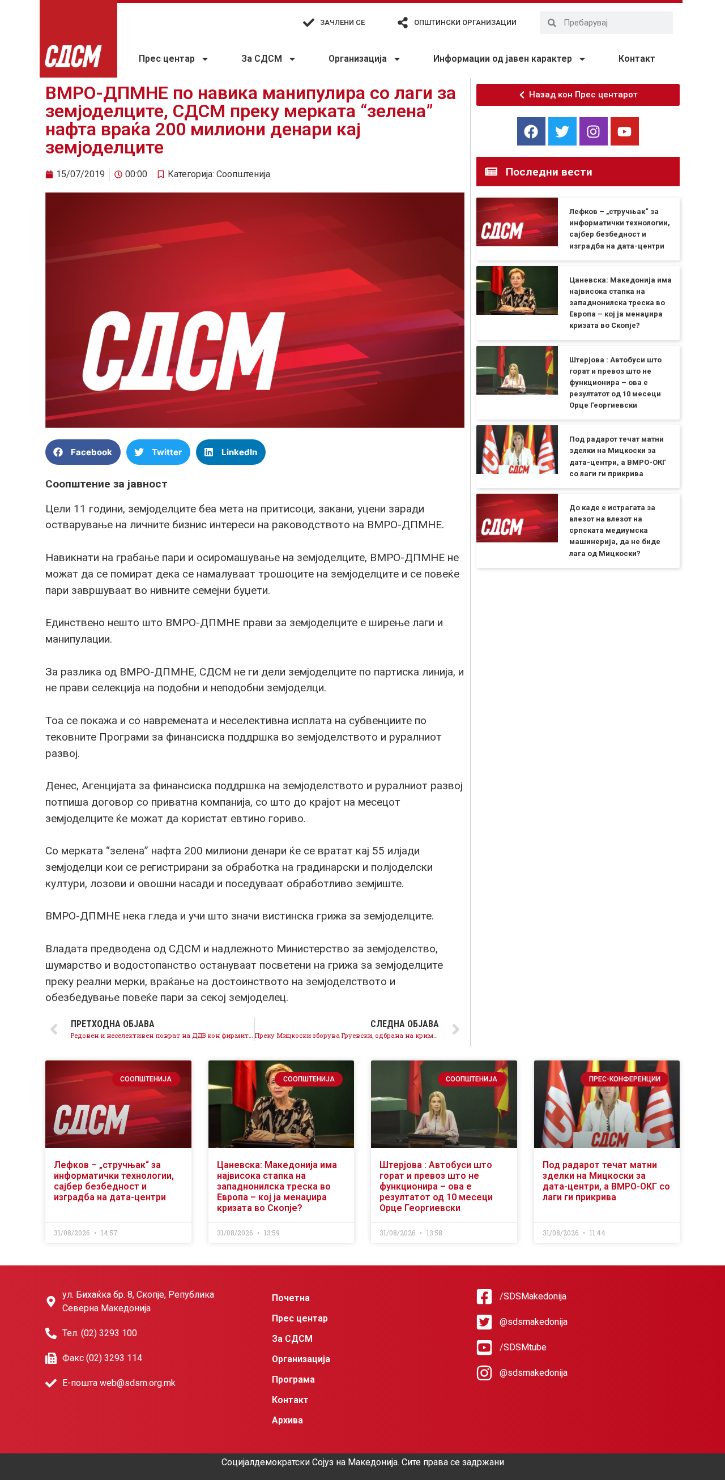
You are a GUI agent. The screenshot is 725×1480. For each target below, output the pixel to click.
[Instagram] (593, 131)
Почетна (291, 1298)
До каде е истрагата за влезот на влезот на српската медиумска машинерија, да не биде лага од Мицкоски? (614, 530)
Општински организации (465, 22)
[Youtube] (625, 131)
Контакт (637, 58)
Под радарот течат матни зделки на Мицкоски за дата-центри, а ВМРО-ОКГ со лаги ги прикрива (606, 1181)
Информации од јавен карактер (502, 58)
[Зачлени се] (308, 22)
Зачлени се (342, 22)
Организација (358, 58)
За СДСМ (261, 58)
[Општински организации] (402, 22)
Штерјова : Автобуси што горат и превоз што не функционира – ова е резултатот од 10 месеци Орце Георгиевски (615, 383)
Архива (287, 1420)
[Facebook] (531, 131)
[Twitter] (562, 131)
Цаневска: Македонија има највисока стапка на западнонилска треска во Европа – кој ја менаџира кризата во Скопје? (620, 303)
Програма (293, 1379)
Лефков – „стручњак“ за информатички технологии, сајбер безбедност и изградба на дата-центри (114, 1181)
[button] (83, 452)
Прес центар (167, 58)
